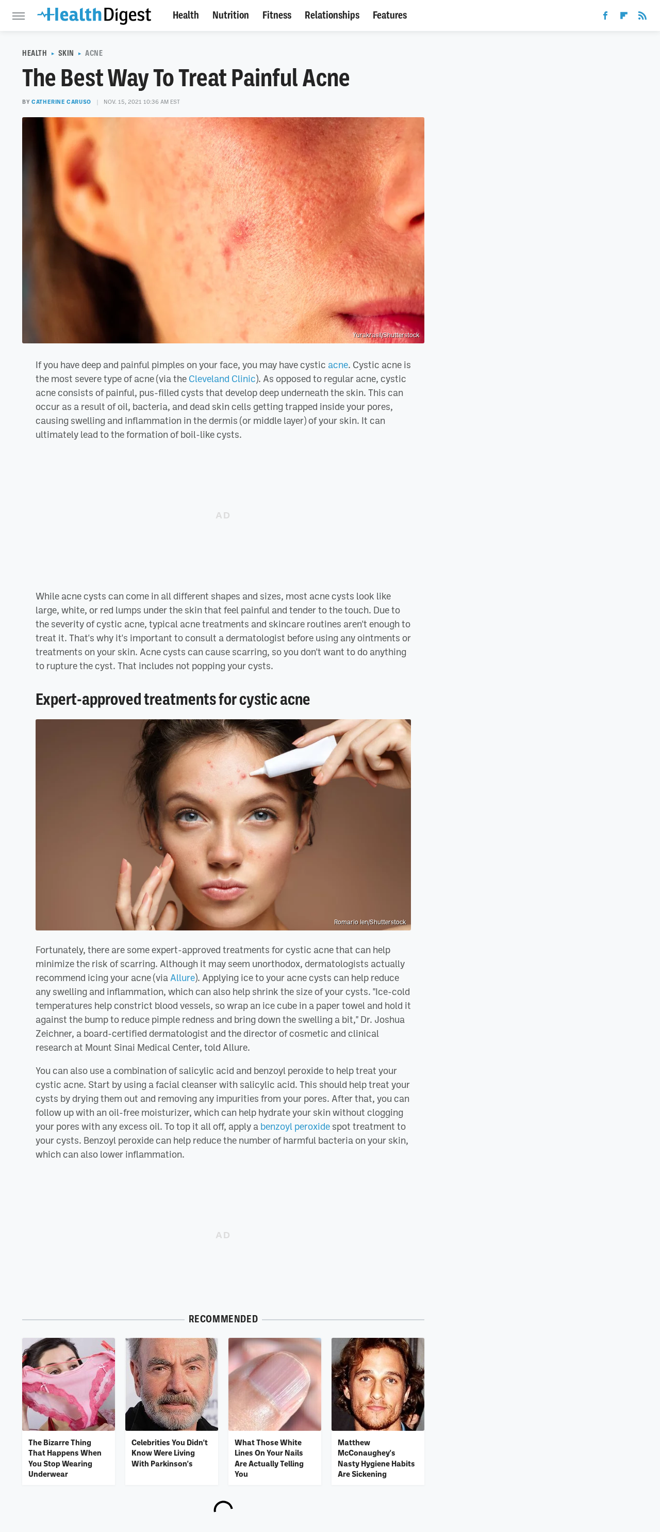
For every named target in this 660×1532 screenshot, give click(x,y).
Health (186, 15)
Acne (94, 53)
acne (338, 364)
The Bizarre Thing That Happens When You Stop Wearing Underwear (65, 1458)
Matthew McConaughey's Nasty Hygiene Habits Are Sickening (376, 1458)
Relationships (332, 15)
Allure (182, 977)
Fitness (276, 15)
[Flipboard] (624, 17)
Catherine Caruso (61, 101)
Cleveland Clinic (222, 378)
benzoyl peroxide (295, 1126)
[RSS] (642, 17)
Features (390, 15)
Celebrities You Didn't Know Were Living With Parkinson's (169, 1452)
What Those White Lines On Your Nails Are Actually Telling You (269, 1458)
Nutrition (230, 15)
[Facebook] (605, 17)
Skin (66, 53)
